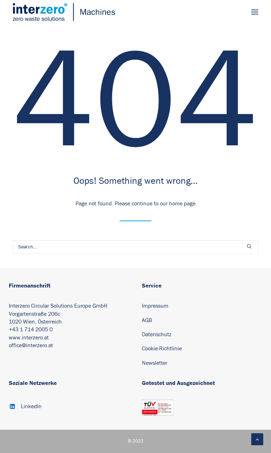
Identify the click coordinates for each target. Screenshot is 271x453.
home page (182, 203)
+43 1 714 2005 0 (31, 329)
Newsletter (154, 363)
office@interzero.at (31, 345)
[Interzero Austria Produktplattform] (64, 12)
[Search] (135, 247)
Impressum (155, 306)
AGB (147, 320)
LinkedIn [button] (31, 406)
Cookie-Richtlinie (162, 348)
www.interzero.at (29, 337)
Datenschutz (156, 334)
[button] (255, 12)
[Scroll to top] (257, 439)
